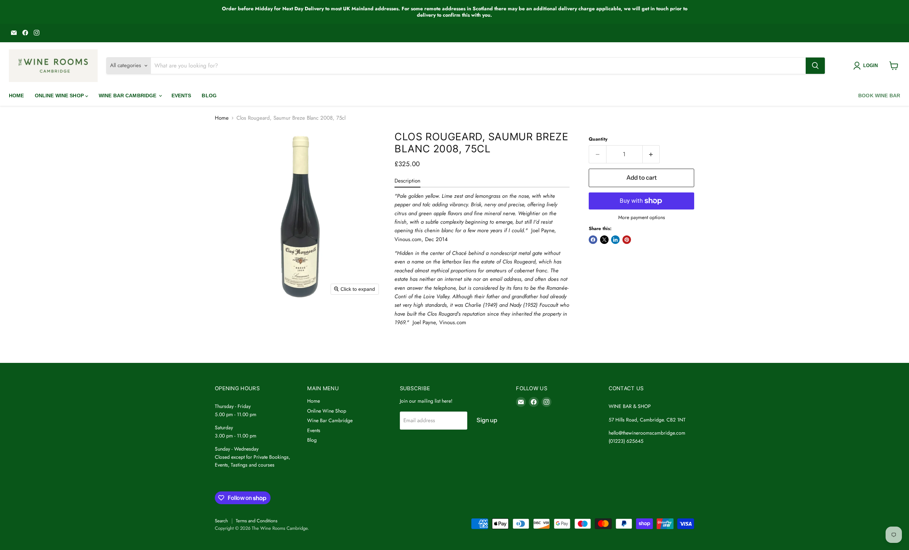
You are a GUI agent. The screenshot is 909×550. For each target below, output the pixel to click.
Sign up (487, 420)
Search (221, 520)
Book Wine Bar (879, 95)
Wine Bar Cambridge (128, 95)
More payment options (641, 217)
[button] (867, 65)
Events (181, 95)
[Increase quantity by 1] (651, 154)
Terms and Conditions (256, 520)
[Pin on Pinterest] (626, 239)
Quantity (598, 139)
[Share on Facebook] (593, 239)
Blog (209, 95)
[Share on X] (604, 239)
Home (16, 95)
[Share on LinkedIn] (615, 239)
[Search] (815, 66)
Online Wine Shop (60, 95)
